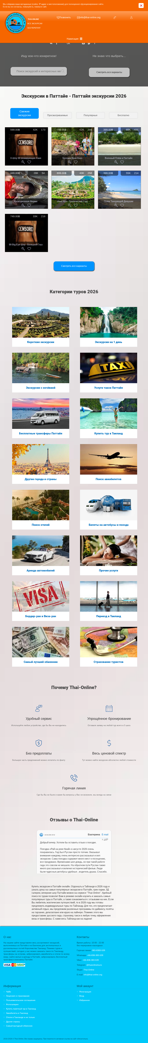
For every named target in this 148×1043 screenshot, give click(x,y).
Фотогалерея (12, 1004)
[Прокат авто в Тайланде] (40, 550)
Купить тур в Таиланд (108, 433)
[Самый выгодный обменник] (40, 642)
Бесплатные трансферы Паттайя (40, 433)
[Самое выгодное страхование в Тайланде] (108, 642)
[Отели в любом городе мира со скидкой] (40, 505)
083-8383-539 (98, 950)
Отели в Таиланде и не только (20, 1017)
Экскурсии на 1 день (108, 342)
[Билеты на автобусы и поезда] (108, 505)
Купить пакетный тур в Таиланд (21, 1009)
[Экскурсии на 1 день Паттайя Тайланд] (108, 322)
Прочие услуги (108, 570)
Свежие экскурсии (24, 113)
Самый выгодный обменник (19, 1026)
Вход (81, 996)
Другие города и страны (41, 479)
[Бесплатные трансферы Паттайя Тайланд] (40, 413)
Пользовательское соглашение (20, 1000)
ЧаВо (8, 992)
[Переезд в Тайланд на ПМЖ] (108, 596)
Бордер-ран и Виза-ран (40, 616)
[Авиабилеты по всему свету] (108, 459)
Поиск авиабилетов (108, 479)
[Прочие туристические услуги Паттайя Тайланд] (108, 550)
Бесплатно (123, 115)
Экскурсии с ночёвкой (40, 387)
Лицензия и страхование (17, 996)
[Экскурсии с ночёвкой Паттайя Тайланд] (40, 368)
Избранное (84, 1000)
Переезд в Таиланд (108, 616)
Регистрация (85, 992)
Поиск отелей (41, 524)
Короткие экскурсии (40, 342)
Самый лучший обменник (41, 662)
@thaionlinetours (94, 965)
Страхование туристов (108, 662)
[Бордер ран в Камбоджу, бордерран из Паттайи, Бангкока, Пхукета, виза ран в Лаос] (40, 596)
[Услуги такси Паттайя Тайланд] (108, 368)
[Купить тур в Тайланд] (108, 413)
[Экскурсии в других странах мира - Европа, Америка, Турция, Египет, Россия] (40, 459)
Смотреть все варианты (109, 72)
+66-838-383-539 (95, 955)
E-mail (105, 834)
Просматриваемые (57, 115)
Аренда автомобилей (41, 570)
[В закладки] (29, 162)
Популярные (90, 115)
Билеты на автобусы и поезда (108, 524)
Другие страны (13, 1021)
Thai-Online (89, 970)
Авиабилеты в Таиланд (17, 1013)
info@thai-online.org (93, 974)
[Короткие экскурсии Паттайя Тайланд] (40, 322)
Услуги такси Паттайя (108, 387)
